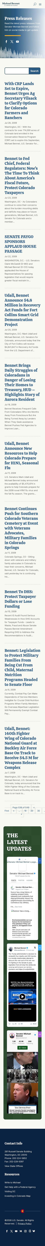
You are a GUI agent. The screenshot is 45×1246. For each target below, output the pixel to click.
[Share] (25, 859)
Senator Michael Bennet (21, 873)
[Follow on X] (12, 41)
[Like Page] (19, 859)
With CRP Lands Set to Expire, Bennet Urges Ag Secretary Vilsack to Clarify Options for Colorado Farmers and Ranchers (21, 100)
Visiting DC (10, 1191)
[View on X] (35, 948)
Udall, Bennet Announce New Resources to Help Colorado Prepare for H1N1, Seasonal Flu (22, 456)
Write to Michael (13, 1182)
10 (25, 811)
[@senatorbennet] (12, 1035)
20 (32, 811)
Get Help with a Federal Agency (20, 1187)
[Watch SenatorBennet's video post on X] (22, 997)
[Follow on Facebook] (6, 41)
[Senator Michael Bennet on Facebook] (22, 867)
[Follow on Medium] (20, 1231)
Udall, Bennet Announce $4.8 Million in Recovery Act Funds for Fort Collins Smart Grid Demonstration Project (22, 310)
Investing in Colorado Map (17, 1196)
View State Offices (14, 1166)
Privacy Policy (25, 1223)
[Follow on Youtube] (17, 41)
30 (38, 811)
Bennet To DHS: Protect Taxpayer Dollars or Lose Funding (20, 599)
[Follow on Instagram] (25, 1231)
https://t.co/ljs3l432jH (26, 969)
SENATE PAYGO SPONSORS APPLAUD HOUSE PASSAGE (20, 244)
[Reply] (9, 1024)
